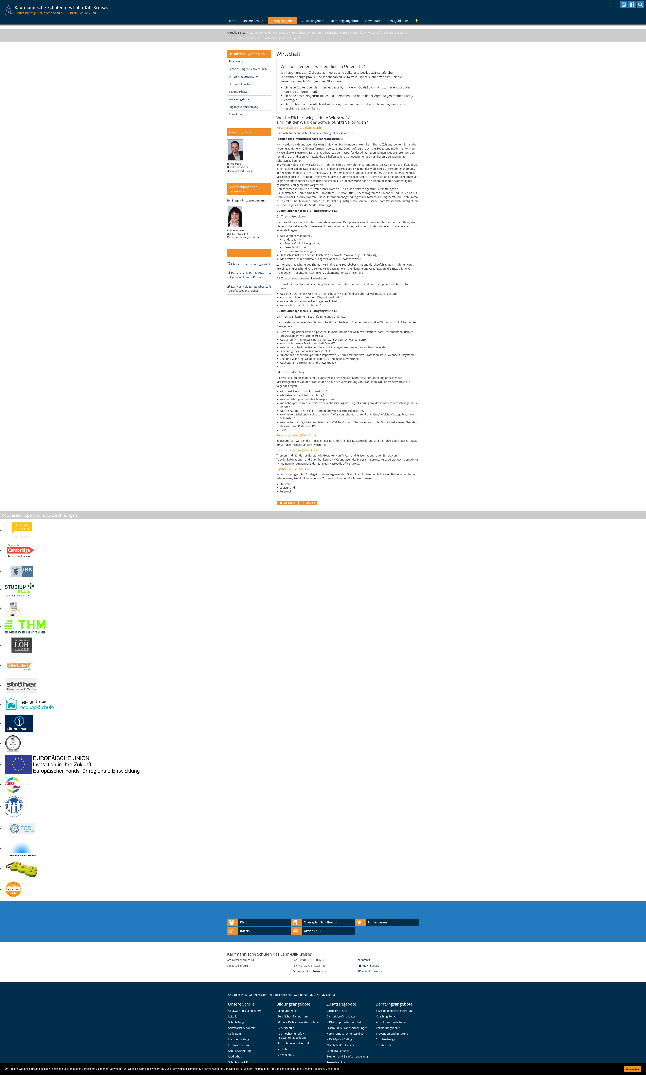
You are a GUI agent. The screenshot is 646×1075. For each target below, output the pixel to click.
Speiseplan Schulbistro (320, 922)
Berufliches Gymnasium (307, 32)
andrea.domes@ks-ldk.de (244, 237)
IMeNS (245, 931)
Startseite (255, 32)
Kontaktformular (372, 971)
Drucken (310, 502)
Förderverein (377, 922)
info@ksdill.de (370, 966)
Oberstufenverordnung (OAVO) (251, 264)
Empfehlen (290, 502)
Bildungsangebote (276, 32)
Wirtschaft (374, 32)
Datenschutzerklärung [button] (326, 1068)
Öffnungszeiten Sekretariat (310, 971)
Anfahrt (365, 960)
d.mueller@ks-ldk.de (241, 171)
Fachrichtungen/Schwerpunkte (344, 32)
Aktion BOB (312, 931)
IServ (243, 922)
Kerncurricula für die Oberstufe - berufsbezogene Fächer (249, 289)
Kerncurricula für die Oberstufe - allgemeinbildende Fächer (249, 275)
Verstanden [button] (632, 1069)
